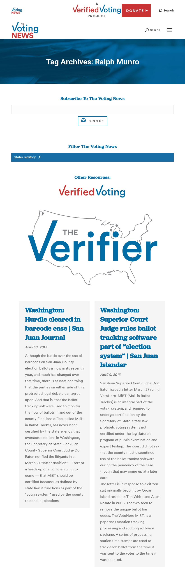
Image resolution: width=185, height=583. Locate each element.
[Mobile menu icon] (169, 30)
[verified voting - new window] (97, 18)
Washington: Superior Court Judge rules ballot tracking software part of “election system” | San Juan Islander (129, 337)
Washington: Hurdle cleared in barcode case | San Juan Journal (54, 324)
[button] (166, 10)
